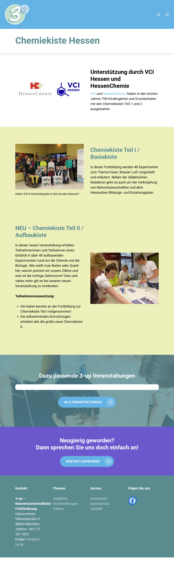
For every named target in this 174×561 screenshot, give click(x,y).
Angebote (60, 498)
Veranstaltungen (65, 504)
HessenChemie (114, 94)
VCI (93, 94)
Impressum (99, 498)
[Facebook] (132, 500)
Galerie (58, 509)
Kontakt (96, 509)
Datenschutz (99, 504)
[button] (167, 14)
